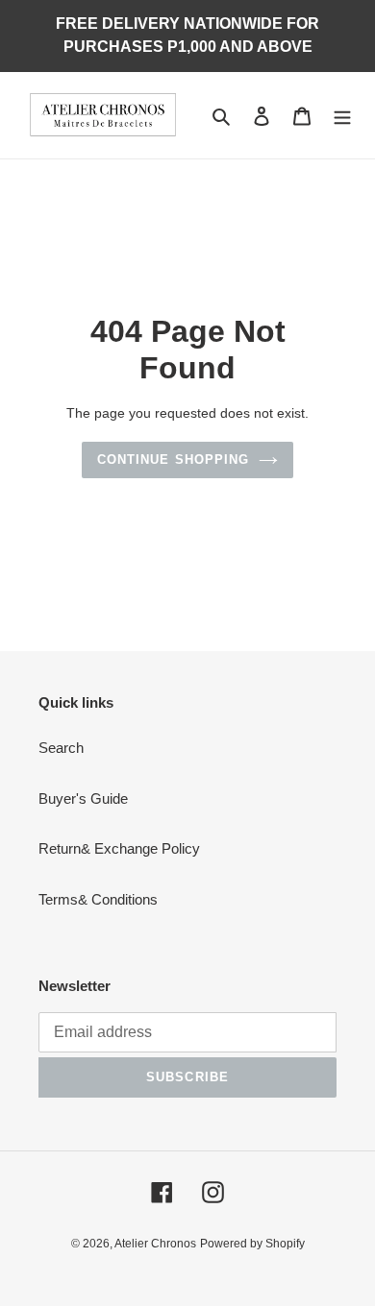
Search (61, 747)
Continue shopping (173, 459)
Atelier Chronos (155, 1243)
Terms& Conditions (98, 899)
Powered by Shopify (252, 1243)
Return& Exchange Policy (119, 848)
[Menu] (342, 115)
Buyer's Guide (83, 798)
